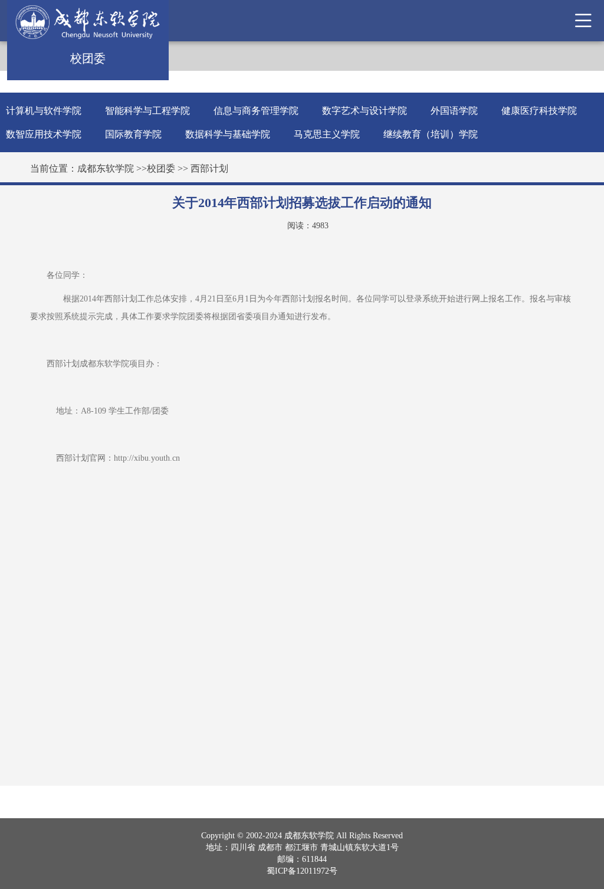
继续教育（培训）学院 (430, 134)
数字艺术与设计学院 (364, 111)
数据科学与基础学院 (227, 134)
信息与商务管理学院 (256, 111)
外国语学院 (454, 111)
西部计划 (209, 168)
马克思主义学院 (327, 134)
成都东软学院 (105, 168)
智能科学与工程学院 (147, 111)
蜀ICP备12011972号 (302, 871)
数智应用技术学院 (43, 134)
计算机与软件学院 (43, 111)
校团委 (161, 168)
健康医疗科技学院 (539, 111)
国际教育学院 (133, 134)
